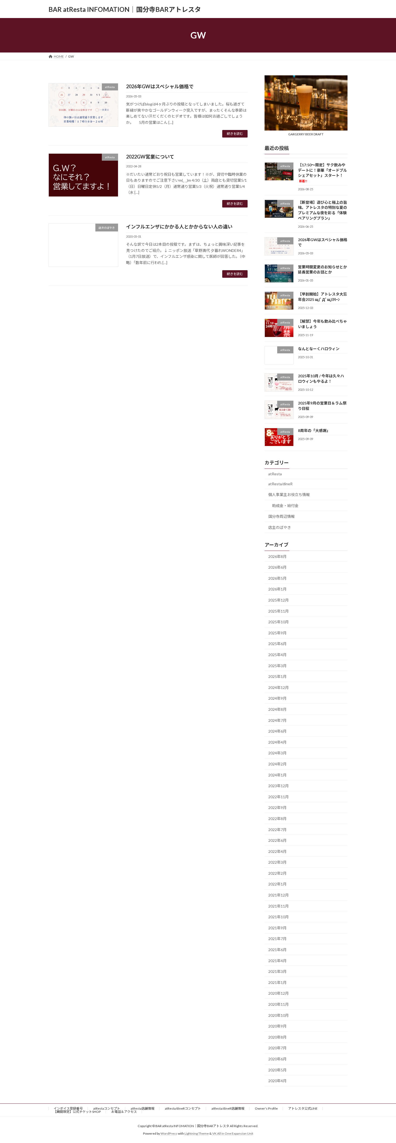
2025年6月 (277, 644)
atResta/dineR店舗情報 (227, 1108)
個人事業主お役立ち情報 (289, 494)
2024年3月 (277, 753)
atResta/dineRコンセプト (183, 1108)
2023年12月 (278, 785)
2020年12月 (278, 993)
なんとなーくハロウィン (318, 348)
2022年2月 (277, 873)
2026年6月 (277, 567)
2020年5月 (277, 1070)
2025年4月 (277, 654)
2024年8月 (277, 709)
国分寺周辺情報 (281, 516)
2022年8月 (277, 818)
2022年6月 (277, 840)
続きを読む (235, 134)
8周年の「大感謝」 (314, 430)
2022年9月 (277, 808)
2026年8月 (277, 556)
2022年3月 (277, 862)
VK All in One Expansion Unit (232, 1134)
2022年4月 (277, 851)
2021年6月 (277, 949)
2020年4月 (277, 1080)
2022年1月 (277, 884)
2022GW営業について (150, 157)
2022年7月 (277, 829)
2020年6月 (277, 1059)
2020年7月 (277, 1048)
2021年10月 (278, 917)
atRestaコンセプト (106, 1108)
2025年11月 (278, 611)
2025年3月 (277, 665)
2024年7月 (277, 720)
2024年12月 (278, 687)
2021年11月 (278, 906)
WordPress (169, 1134)
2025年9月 (277, 633)
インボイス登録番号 (68, 1108)
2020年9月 (277, 1026)
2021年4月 (277, 960)
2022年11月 (278, 796)
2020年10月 (278, 1015)
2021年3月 (277, 971)
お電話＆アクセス (124, 1112)
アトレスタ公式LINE (303, 1108)
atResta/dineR (280, 484)
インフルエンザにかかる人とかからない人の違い (179, 227)
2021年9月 (277, 928)
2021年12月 (278, 895)
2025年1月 (277, 676)
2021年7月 (277, 939)
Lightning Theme (197, 1134)
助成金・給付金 (285, 505)
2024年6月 (277, 731)
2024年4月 (277, 742)
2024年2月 (277, 764)
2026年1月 (277, 589)
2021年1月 (277, 982)
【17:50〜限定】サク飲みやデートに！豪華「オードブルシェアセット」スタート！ (322, 173)
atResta (275, 474)
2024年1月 (277, 775)
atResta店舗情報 (142, 1108)
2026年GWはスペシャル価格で (160, 86)
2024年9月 (277, 698)
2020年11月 (278, 1004)
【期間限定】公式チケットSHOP (77, 1112)
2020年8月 (277, 1037)
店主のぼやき (279, 527)
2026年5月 (277, 578)
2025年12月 (278, 600)
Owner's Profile (266, 1108)
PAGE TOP (381, 1104)
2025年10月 (278, 622)
